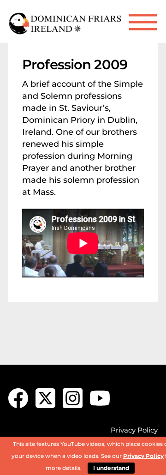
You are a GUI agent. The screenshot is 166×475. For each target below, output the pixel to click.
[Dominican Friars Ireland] (66, 31)
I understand (111, 467)
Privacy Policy (134, 430)
